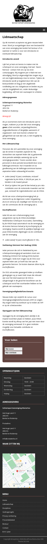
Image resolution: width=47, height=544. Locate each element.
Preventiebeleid (9, 520)
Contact (5, 528)
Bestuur (6, 524)
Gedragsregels (8, 512)
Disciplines (7, 508)
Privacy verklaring (9, 516)
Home (5, 500)
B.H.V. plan (7, 532)
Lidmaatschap (8, 504)
